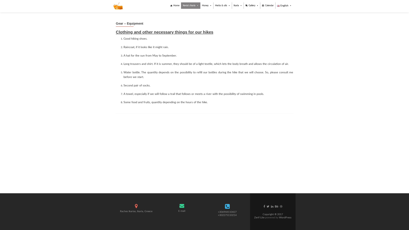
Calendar (269, 5)
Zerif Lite (259, 217)
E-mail (181, 211)
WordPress (284, 217)
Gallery (252, 5)
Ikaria (236, 5)
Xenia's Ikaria (189, 5)
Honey (205, 5)
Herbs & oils (221, 5)
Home (176, 5)
